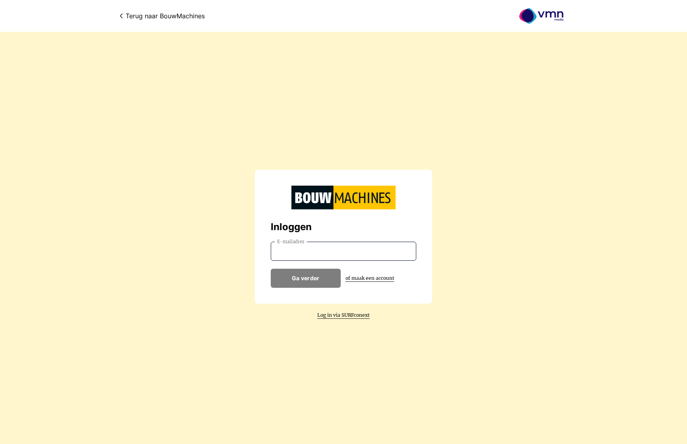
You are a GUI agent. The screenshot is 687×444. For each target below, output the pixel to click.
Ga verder (306, 278)
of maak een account (369, 278)
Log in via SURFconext (343, 315)
